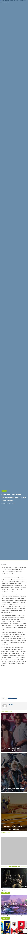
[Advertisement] (14, 683)
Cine (4, 491)
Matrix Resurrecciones (12, 698)
